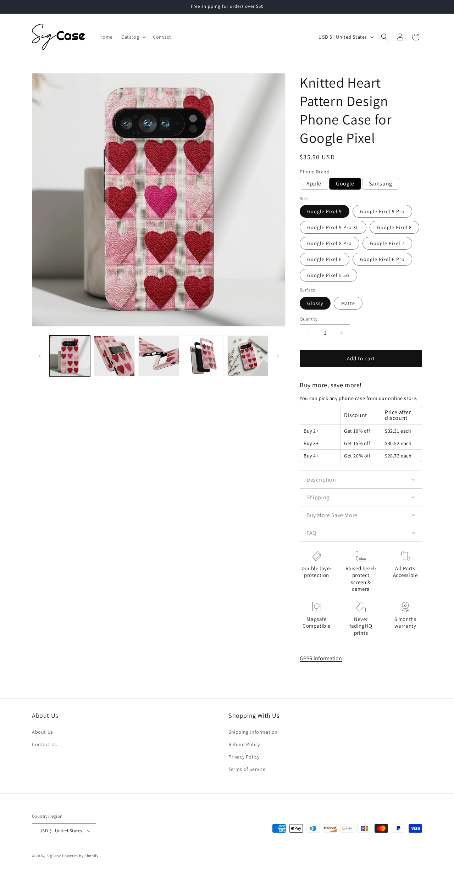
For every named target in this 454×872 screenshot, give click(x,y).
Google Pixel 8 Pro (329, 243)
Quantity (308, 319)
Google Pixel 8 (394, 227)
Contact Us (44, 744)
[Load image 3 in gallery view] (158, 355)
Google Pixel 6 (324, 259)
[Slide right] (278, 356)
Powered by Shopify (80, 855)
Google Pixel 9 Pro (382, 211)
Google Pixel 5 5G (328, 275)
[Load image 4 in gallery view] (203, 355)
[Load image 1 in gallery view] (69, 355)
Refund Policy (244, 744)
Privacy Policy (243, 757)
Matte (348, 303)
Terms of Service (247, 769)
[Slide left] (40, 356)
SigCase (53, 855)
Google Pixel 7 (387, 243)
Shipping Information (253, 732)
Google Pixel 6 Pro (382, 259)
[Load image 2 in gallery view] (114, 355)
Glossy (315, 303)
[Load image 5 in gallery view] (247, 355)
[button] (133, 36)
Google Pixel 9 (324, 211)
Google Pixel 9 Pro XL (333, 227)
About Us (42, 732)
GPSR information (321, 658)
